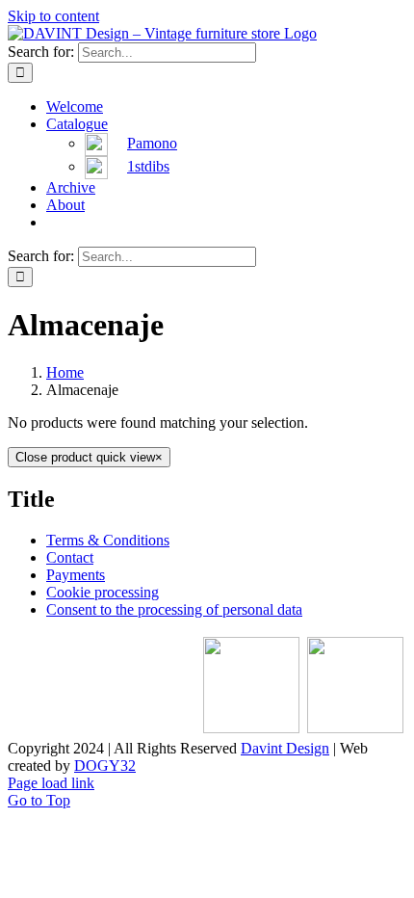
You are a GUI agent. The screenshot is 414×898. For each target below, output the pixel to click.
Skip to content (53, 16)
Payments (75, 575)
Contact (69, 557)
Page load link (51, 783)
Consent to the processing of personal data (174, 609)
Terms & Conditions (107, 540)
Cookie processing (102, 592)
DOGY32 (105, 765)
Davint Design (285, 748)
